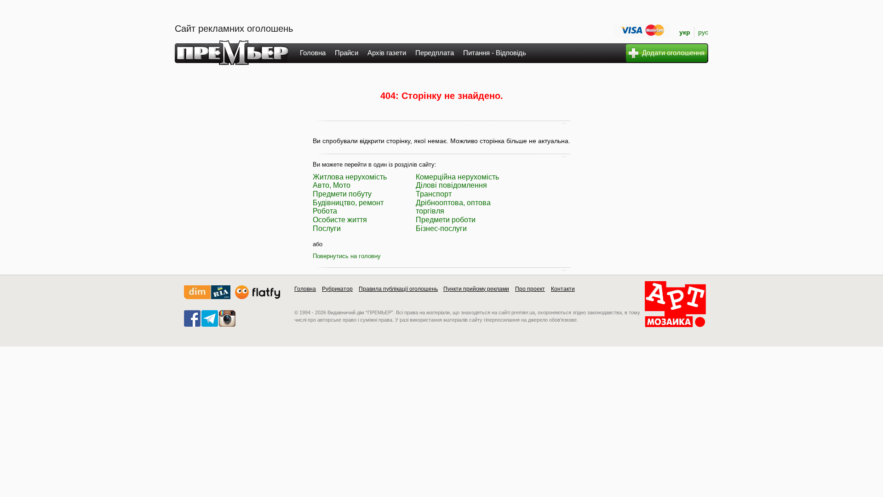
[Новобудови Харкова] (207, 297)
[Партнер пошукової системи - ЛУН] (257, 297)
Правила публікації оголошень (398, 289)
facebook (192, 318)
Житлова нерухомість (350, 177)
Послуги (327, 228)
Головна (313, 53)
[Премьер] (232, 62)
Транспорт (434, 194)
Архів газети (386, 53)
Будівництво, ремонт (348, 203)
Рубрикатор (337, 289)
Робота (325, 211)
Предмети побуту (342, 194)
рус (703, 32)
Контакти (563, 289)
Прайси (346, 53)
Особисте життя (340, 220)
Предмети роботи (446, 220)
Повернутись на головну (347, 256)
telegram (209, 318)
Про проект (530, 289)
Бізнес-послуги (441, 228)
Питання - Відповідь (494, 53)
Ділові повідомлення (451, 185)
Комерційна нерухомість (457, 177)
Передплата (434, 53)
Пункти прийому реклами (476, 289)
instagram (227, 318)
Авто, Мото (331, 185)
